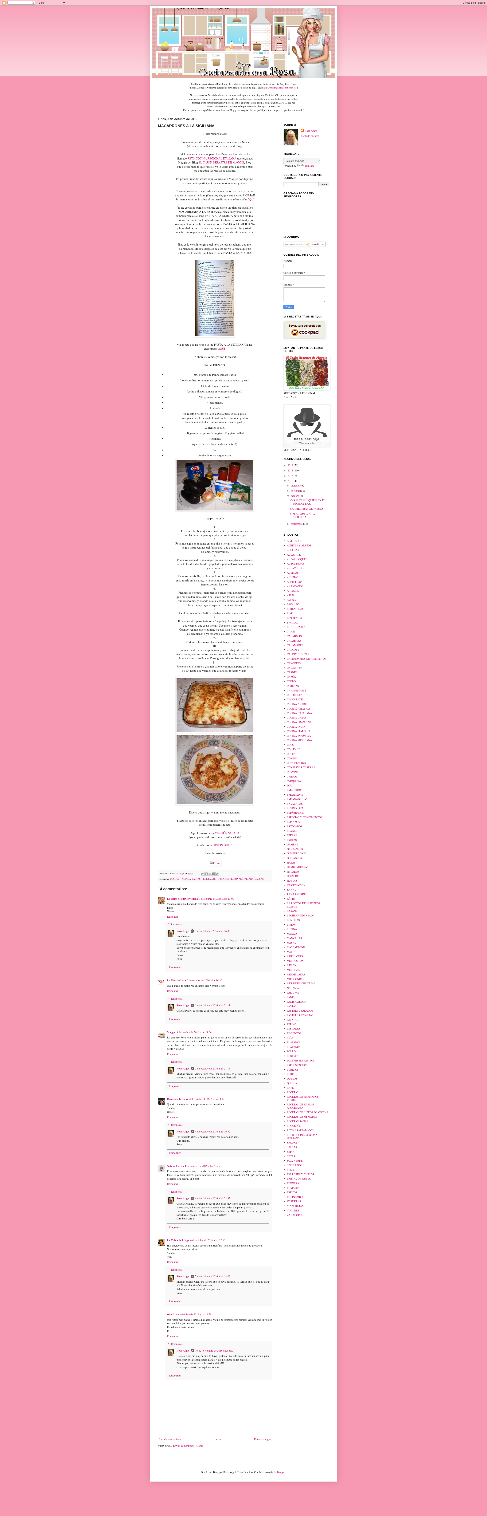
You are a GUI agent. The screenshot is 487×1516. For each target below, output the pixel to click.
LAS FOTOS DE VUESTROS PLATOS (303, 904)
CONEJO (292, 758)
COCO (290, 744)
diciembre (296, 485)
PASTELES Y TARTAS (300, 1015)
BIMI (290, 613)
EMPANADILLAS (297, 799)
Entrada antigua (262, 1439)
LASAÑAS (293, 911)
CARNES (292, 672)
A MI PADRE (294, 541)
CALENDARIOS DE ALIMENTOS (306, 658)
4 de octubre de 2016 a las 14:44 (206, 1099)
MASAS (291, 942)
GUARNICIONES (297, 853)
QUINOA (292, 1083)
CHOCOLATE (295, 699)
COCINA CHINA (296, 717)
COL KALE (293, 749)
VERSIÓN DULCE (221, 845)
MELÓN (291, 965)
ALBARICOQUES (297, 559)
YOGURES (293, 1210)
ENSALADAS (295, 803)
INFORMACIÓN (296, 885)
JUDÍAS (291, 890)
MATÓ (290, 952)
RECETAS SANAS (297, 1121)
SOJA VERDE (295, 1160)
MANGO (292, 933)
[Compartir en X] (210, 874)
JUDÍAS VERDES (297, 894)
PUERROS (293, 1069)
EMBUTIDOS (294, 790)
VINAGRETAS (295, 1206)
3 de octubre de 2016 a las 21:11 (212, 1005)
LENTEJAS (293, 920)
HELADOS (293, 871)
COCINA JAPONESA (299, 736)
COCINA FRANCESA (299, 722)
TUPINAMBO (295, 1197)
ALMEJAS (293, 572)
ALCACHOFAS (295, 568)
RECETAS (207, 878)
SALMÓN (292, 1142)
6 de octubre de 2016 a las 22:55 (207, 1240)
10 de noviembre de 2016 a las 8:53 (214, 1350)
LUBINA (292, 929)
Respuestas (176, 924)
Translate (309, 165)
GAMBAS (292, 844)
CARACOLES (294, 668)
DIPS (290, 785)
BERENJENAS (295, 609)
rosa (169, 1314)
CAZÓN (291, 677)
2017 (291, 476)
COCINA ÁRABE (297, 704)
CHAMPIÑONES (296, 690)
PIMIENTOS (294, 1033)
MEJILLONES (295, 956)
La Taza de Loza (176, 980)
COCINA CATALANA (299, 713)
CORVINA (293, 772)
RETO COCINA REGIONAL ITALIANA (212, 158)
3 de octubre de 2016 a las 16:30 (204, 980)
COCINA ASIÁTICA (298, 708)
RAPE (290, 1087)
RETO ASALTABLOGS (300, 1130)
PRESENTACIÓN (297, 1065)
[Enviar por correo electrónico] (203, 874)
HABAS (291, 862)
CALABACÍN (294, 636)
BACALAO (293, 604)
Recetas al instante (177, 1099)
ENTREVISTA (295, 808)
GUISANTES (294, 858)
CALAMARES (295, 645)
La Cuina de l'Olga (178, 1240)
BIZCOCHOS (294, 618)
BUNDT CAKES (296, 627)
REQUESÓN (294, 1126)
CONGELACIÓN (296, 763)
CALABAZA (294, 640)
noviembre (297, 490)
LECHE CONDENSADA (300, 915)
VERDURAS (294, 1201)
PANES (291, 997)
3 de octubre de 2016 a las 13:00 (216, 898)
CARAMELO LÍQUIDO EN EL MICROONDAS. (307, 501)
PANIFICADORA (296, 1001)
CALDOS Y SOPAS (298, 654)
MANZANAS (294, 938)
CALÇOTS (293, 649)
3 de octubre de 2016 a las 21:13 (212, 1068)
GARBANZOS (295, 849)
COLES (291, 754)
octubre (295, 496)
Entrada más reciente (170, 1439)
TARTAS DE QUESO (299, 1178)
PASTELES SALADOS (300, 1010)
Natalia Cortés (175, 1166)
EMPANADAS (295, 794)
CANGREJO (294, 663)
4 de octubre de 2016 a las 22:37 (212, 1198)
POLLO (291, 1051)
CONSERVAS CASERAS (301, 767)
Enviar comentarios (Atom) (188, 1445)
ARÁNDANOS (295, 586)
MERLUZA (293, 970)
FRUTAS (292, 840)
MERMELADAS (296, 974)
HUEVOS (292, 880)
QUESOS (292, 1078)
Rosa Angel (183, 931)
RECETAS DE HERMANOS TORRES (303, 1098)
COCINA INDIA (296, 726)
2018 (291, 470)
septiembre (297, 524)
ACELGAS (293, 550)
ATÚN (290, 595)
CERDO (291, 681)
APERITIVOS (294, 582)
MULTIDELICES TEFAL (301, 983)
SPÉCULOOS (294, 1165)
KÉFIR (291, 898)
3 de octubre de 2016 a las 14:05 (212, 931)
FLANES (292, 831)
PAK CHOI (293, 992)
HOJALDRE (293, 876)
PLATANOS (294, 1042)
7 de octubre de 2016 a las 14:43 (212, 1276)
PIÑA (290, 1038)
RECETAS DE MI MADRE (302, 1116)
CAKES (291, 631)
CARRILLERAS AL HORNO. (307, 508)
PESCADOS (294, 1028)
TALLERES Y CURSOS (300, 1174)
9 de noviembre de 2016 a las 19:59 (192, 1314)
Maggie (171, 1032)
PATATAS (292, 1020)
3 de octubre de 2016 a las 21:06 (194, 1032)
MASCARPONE (296, 947)
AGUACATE (294, 554)
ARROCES (293, 591)
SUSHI (291, 1169)
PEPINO (291, 1024)
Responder (172, 916)
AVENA (291, 600)
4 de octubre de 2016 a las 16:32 (212, 1131)
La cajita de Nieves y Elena (182, 899)
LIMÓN (291, 924)
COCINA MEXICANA (299, 740)
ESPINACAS (294, 822)
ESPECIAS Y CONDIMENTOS (304, 817)
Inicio (218, 1439)
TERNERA (293, 1183)
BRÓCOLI (292, 622)
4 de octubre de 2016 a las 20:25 (202, 1166)
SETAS (291, 1156)
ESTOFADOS (294, 826)
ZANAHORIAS (295, 1215)
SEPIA (290, 1151)
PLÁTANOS (294, 1047)
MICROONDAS (295, 979)
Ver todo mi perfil (310, 136)
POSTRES (292, 1056)
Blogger (281, 1472)
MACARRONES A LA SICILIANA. (302, 515)
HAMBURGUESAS (298, 867)
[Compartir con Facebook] (214, 874)
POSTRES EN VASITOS (301, 1060)
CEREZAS (293, 686)
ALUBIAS (292, 577)
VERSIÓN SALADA (227, 833)
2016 (291, 481)
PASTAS (196, 878)
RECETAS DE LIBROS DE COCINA (307, 1112)
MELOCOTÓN (295, 961)
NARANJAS (293, 988)
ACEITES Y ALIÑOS (299, 545)
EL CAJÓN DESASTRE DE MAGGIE (221, 162)
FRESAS (292, 835)
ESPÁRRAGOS (295, 812)
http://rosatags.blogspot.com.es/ (279, 87)
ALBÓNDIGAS (295, 563)
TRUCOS (292, 1192)
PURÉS (291, 1074)
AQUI (251, 199)
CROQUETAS (294, 781)
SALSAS (259, 878)
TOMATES (293, 1188)
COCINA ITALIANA (180, 878)
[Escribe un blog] (206, 874)
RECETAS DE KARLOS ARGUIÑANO (300, 1106)
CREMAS (292, 776)
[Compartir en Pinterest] (217, 874)
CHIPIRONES (294, 695)
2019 (291, 465)
